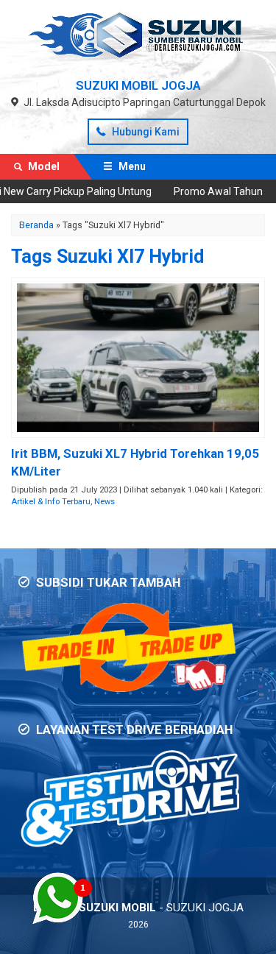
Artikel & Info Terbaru (51, 501)
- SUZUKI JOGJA (138, 907)
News (104, 501)
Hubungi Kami (145, 132)
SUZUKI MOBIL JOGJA (138, 85)
